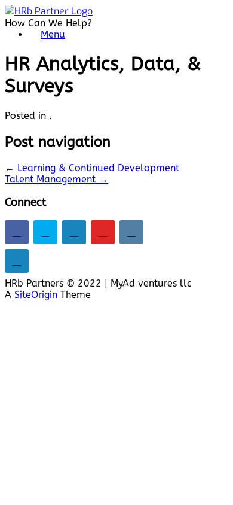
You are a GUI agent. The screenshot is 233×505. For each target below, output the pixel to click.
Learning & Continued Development (92, 168)
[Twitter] (45, 232)
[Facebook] (17, 232)
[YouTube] (103, 232)
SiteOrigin (35, 294)
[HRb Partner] (49, 11)
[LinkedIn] (74, 232)
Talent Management (56, 179)
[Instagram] (131, 232)
